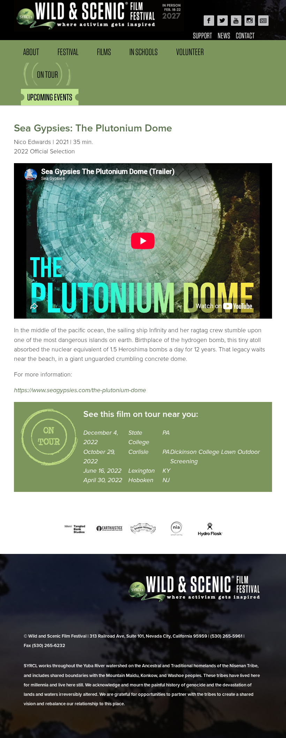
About (31, 51)
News (224, 35)
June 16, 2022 (102, 470)
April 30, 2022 (102, 480)
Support (202, 35)
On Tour (47, 74)
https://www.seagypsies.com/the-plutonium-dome (80, 390)
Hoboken (140, 480)
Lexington (141, 470)
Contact (245, 35)
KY (166, 470)
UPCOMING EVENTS (49, 97)
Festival (68, 51)
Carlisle (138, 452)
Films (104, 51)
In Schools (143, 51)
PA (166, 432)
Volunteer (190, 51)
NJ (166, 480)
